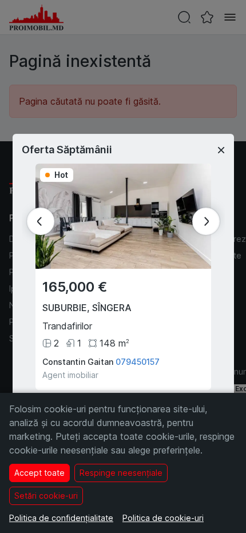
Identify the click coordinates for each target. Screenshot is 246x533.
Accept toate (39, 473)
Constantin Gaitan (77, 362)
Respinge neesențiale (121, 473)
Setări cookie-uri (46, 495)
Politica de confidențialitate (61, 518)
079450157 (138, 362)
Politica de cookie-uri (163, 518)
